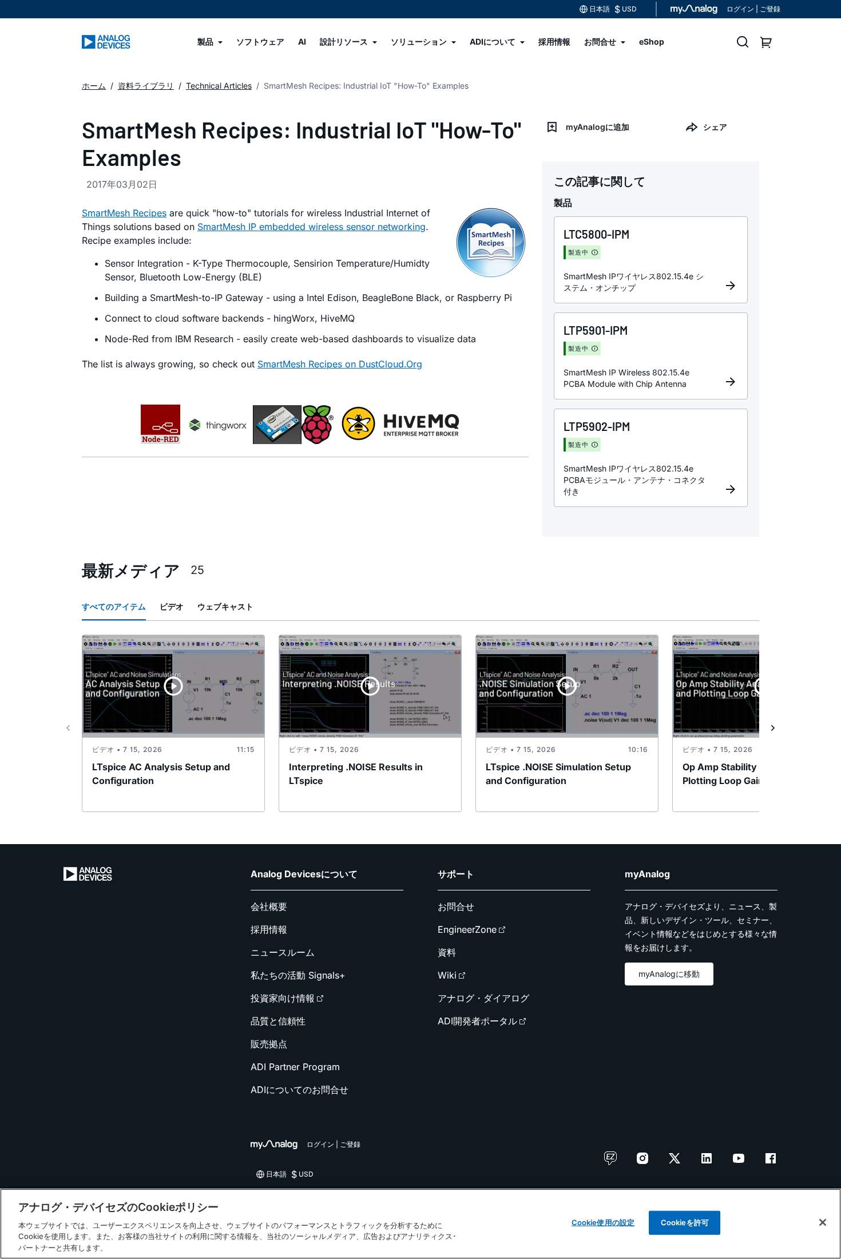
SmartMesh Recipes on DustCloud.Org (339, 364)
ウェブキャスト (225, 606)
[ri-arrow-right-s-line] (773, 728)
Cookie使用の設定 (603, 1222)
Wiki (447, 975)
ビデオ (172, 606)
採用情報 (269, 929)
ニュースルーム (283, 952)
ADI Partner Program (295, 1066)
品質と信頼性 (278, 1021)
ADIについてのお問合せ (299, 1089)
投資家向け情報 (283, 998)
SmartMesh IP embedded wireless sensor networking (311, 226)
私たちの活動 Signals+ (298, 975)
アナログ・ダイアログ (483, 998)
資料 (447, 952)
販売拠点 (269, 1044)
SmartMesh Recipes (124, 213)
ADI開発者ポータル (477, 1021)
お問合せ (456, 906)
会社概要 (269, 906)
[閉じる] (822, 1222)
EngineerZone (467, 929)
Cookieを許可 (685, 1222)
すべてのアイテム (114, 606)
